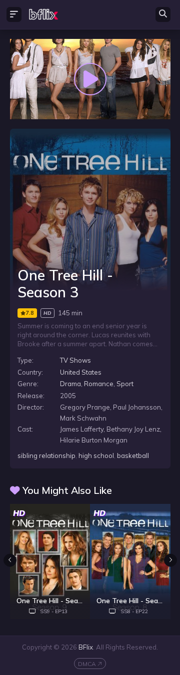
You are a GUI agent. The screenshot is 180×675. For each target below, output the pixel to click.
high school (96, 455)
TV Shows (75, 360)
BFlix (85, 647)
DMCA (87, 664)
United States (81, 372)
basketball (133, 455)
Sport (125, 384)
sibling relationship (47, 455)
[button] (170, 560)
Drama (70, 384)
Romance (99, 384)
